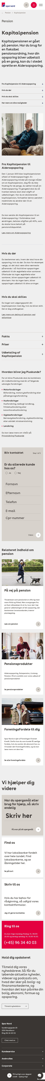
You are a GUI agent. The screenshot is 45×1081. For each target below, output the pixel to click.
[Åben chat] (39, 1075)
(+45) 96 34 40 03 (20, 942)
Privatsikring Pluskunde (13, 436)
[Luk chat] (9, 1075)
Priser (5, 344)
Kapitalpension (20, 13)
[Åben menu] (40, 5)
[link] (8, 5)
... (2, 12)
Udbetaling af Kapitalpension (12, 354)
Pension (8, 13)
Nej (19, 473)
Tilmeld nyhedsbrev (12, 1006)
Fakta (6, 336)
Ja (10, 473)
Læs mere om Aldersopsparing (16, 233)
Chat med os (9, 1040)
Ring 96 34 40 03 (9, 1033)
